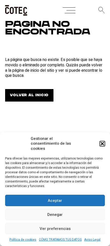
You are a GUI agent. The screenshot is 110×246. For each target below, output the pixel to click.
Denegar (55, 214)
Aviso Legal (92, 239)
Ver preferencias (55, 228)
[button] (102, 143)
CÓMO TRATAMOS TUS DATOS (60, 239)
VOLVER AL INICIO (29, 95)
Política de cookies (22, 239)
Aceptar (55, 200)
